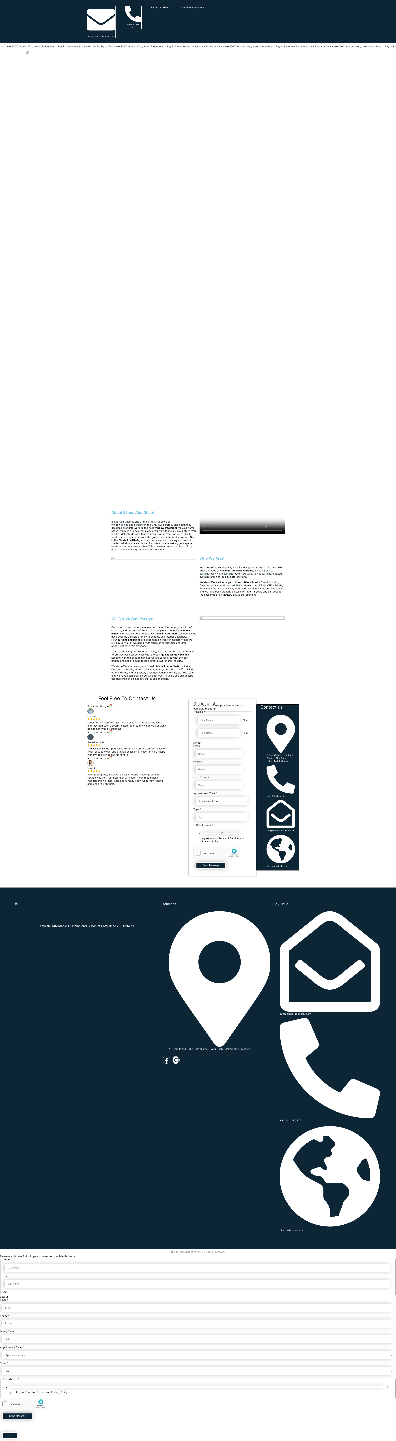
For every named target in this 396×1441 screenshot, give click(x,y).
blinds (124, 524)
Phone (198, 761)
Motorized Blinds (233, 585)
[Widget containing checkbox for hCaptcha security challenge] (216, 853)
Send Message (211, 865)
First (245, 720)
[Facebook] (166, 1060)
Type (197, 809)
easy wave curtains (221, 573)
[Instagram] (176, 1060)
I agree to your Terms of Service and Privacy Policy (223, 837)
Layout (197, 742)
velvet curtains (262, 573)
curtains (139, 524)
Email (197, 745)
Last (245, 732)
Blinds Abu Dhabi (121, 521)
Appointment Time (205, 793)
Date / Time (201, 777)
